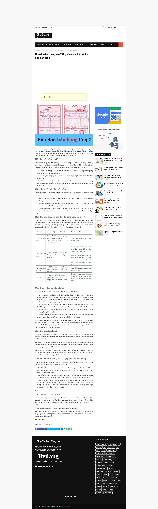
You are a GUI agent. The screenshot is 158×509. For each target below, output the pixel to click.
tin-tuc (42, 50)
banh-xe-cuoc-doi (100, 456)
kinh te (105, 474)
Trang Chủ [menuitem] (40, 44)
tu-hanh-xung (108, 492)
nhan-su (98, 486)
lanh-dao (105, 477)
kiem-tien (116, 471)
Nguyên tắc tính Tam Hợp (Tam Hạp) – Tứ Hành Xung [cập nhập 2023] (113, 160)
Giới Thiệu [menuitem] (49, 44)
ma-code (98, 480)
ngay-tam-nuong (100, 483)
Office (109, 450)
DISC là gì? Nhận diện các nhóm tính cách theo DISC (113, 232)
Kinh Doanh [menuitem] (68, 44)
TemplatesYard (46, 506)
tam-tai (111, 489)
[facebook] (103, 27)
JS (104, 447)
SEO (114, 450)
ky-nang (111, 474)
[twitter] (106, 27)
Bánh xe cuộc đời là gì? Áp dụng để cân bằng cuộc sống (113, 184)
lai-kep (117, 474)
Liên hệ (50, 27)
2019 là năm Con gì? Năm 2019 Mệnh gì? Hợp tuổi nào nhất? (113, 224)
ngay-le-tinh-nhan (116, 480)
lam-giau (98, 477)
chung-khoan (107, 459)
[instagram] (109, 27)
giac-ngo (111, 468)
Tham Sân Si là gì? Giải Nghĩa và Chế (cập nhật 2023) (112, 208)
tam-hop (98, 489)
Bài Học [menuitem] (57, 44)
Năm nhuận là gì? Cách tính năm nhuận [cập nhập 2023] (113, 168)
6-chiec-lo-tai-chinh (101, 444)
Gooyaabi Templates (64, 506)
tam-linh (105, 489)
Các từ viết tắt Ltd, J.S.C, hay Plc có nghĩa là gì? (113, 192)
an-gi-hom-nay (100, 453)
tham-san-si (99, 492)
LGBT (97, 450)
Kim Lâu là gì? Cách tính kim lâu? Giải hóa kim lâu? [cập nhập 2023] (112, 200)
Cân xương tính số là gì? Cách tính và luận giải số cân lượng (112, 176)
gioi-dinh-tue (99, 471)
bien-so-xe (99, 459)
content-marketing (109, 462)
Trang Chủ (37, 27)
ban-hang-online (110, 453)
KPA (113, 447)
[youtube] (115, 27)
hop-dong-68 (108, 471)
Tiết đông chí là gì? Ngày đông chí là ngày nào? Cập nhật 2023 (113, 216)
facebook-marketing (101, 468)
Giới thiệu (44, 27)
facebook (109, 465)
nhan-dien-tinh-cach (112, 483)
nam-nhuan (106, 480)
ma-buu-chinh (113, 477)
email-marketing (100, 465)
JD (97, 447)
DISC (110, 444)
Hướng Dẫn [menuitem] (93, 44)
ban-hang (41, 424)
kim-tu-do (98, 474)
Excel (114, 444)
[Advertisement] (55, 13)
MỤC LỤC (47, 97)
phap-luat (105, 486)
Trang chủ (37, 50)
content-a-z (99, 462)
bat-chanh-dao (111, 456)
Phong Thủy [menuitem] (104, 44)
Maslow (104, 450)
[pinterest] (112, 27)
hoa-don (46, 424)
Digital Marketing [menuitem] (81, 44)
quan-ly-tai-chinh (114, 486)
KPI (117, 447)
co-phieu (115, 459)
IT (119, 444)
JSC (109, 447)
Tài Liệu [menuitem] (112, 44)
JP (101, 447)
